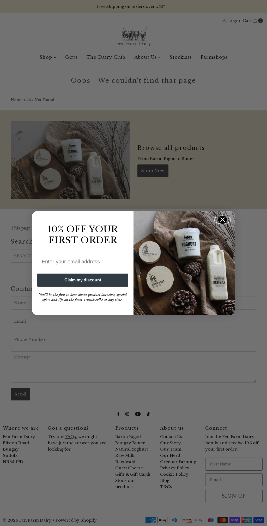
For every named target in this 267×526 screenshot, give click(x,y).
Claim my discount (82, 280)
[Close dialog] (222, 219)
